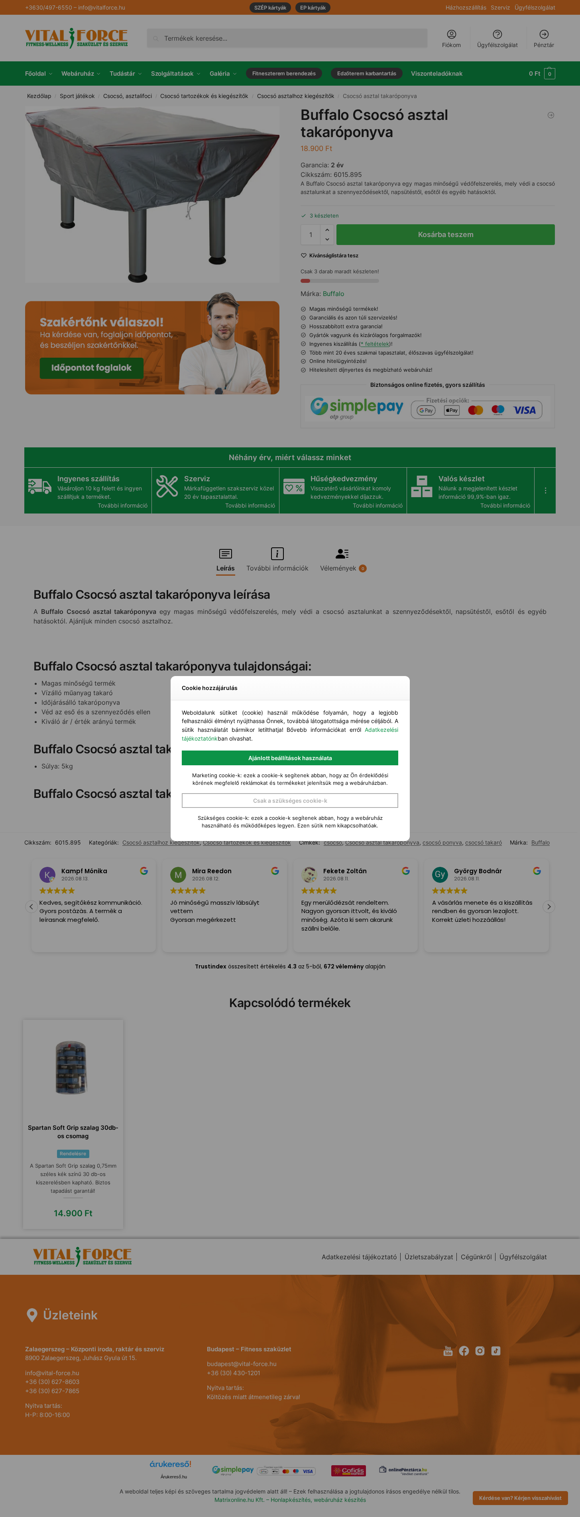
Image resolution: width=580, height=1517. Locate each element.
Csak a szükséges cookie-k (290, 800)
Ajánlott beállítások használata (290, 758)
